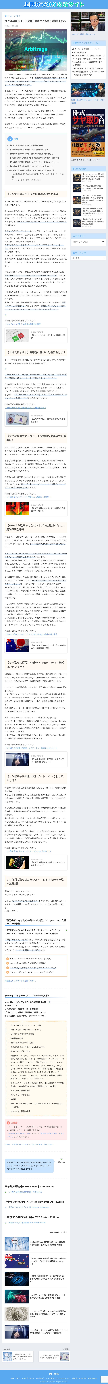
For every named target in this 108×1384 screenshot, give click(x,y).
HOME (55, 1374)
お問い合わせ (92, 1378)
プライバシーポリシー (63, 1378)
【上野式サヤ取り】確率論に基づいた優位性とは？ (28, 150)
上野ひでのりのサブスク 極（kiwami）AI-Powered (29, 1207)
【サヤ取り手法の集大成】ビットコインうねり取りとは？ (31, 166)
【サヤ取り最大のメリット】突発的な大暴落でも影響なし (31, 154)
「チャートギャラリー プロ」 (19, 1133)
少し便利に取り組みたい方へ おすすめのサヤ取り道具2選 (31, 170)
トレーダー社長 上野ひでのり (83, 34)
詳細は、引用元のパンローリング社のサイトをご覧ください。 (30, 1144)
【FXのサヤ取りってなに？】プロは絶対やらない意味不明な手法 (34, 158)
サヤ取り (64, 1232)
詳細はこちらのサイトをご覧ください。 (21, 981)
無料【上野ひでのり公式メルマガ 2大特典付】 (88, 101)
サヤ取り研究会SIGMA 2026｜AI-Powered (25, 1192)
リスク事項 (50, 1378)
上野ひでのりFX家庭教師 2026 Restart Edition (27, 1223)
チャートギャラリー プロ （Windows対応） (26, 180)
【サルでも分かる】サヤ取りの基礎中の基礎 (26, 145)
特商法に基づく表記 (79, 1378)
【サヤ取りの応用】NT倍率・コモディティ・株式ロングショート (34, 162)
